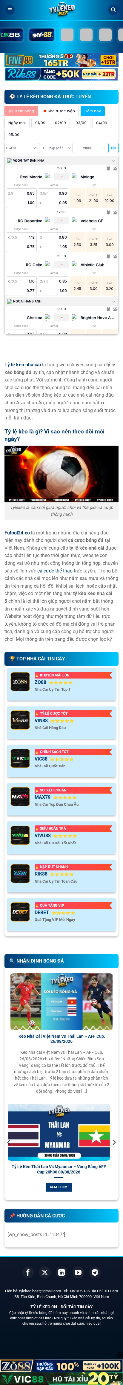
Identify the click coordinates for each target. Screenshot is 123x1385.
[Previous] (9, 1154)
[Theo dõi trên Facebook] (28, 1272)
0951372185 (79, 1291)
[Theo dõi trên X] (45, 1272)
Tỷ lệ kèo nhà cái (22, 364)
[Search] (113, 10)
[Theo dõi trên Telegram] (95, 1272)
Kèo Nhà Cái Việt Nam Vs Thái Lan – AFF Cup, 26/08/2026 (62, 1039)
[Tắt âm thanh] (113, 148)
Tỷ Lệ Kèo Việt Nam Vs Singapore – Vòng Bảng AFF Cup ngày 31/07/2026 (67, 1169)
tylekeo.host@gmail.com (40, 1291)
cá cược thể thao (55, 571)
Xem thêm (67, 1187)
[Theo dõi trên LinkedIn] (61, 1272)
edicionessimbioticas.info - (32, 1318)
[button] (10, 10)
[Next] (113, 1154)
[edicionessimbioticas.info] (61, 10)
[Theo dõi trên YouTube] (78, 1272)
